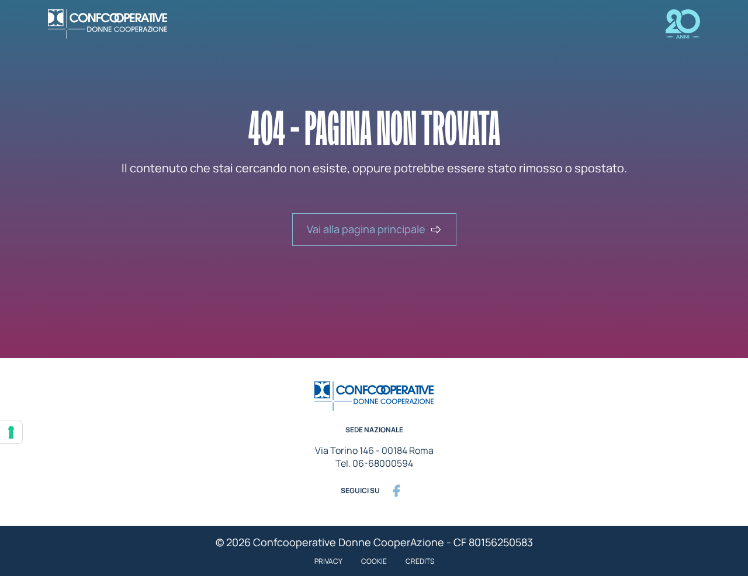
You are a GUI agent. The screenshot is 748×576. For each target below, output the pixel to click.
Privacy (328, 561)
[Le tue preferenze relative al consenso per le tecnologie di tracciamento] (11, 432)
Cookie (374, 561)
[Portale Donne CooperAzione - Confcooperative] (117, 24)
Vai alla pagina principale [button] (366, 229)
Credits (420, 561)
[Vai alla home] (374, 396)
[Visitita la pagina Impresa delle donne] (673, 24)
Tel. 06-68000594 (374, 463)
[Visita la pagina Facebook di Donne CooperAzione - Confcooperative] (396, 490)
